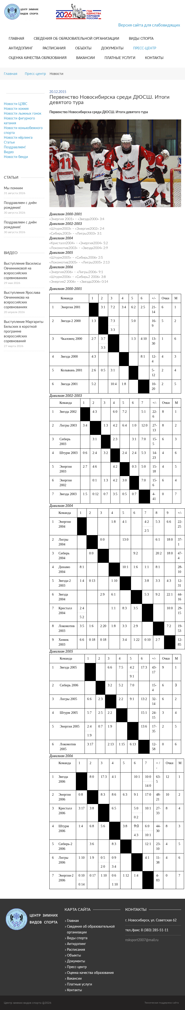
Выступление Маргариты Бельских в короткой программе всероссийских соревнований (23, 331)
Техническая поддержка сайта (162, 1003)
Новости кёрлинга (18, 137)
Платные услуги (120, 58)
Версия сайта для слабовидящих (149, 25)
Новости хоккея (16, 109)
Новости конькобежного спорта (23, 130)
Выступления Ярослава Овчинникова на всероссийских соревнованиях (22, 300)
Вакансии (85, 58)
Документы (112, 48)
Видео (9, 152)
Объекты (83, 48)
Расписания (54, 48)
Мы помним (13, 188)
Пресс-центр (144, 48)
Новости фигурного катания (19, 121)
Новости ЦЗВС (15, 104)
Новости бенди (16, 157)
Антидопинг (21, 48)
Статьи (9, 142)
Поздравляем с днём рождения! (20, 205)
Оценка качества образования (37, 58)
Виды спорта (141, 38)
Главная (16, 38)
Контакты (154, 58)
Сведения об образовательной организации (76, 38)
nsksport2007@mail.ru (142, 940)
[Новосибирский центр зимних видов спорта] (28, 12)
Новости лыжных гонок (22, 113)
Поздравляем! (15, 147)
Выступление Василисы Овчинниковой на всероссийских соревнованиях (22, 271)
